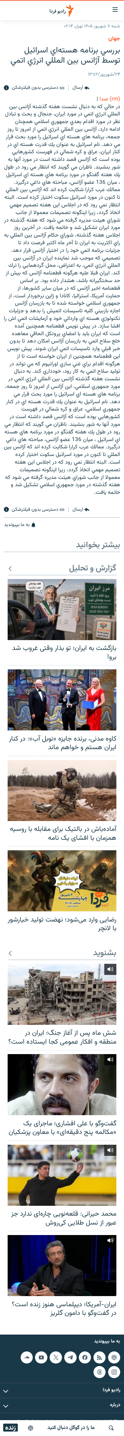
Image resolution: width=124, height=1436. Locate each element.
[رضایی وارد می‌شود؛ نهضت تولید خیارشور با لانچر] (62, 880)
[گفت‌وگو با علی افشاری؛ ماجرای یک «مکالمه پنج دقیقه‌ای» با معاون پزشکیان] (62, 1084)
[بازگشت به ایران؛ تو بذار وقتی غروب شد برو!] (62, 609)
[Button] (80, 88)
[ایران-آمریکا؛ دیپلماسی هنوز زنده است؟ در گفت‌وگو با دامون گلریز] (62, 1265)
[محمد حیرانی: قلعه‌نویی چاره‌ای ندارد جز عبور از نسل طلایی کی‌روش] (62, 1175)
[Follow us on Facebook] (85, 1357)
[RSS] (99, 1357)
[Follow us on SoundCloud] (27, 1357)
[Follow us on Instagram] (114, 1372)
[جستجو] (111, 1428)
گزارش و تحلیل (92, 569)
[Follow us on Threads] (99, 1372)
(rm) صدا (110, 99)
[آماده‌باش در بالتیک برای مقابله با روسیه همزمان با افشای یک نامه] (62, 790)
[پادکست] (30, 1428)
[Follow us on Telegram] (70, 1357)
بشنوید (104, 953)
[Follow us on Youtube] (41, 1357)
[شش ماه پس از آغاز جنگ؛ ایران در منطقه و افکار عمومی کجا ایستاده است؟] (62, 994)
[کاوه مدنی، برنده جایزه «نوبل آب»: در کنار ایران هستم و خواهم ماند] (62, 699)
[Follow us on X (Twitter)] (56, 1357)
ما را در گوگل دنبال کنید (71, 1428)
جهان (114, 39)
